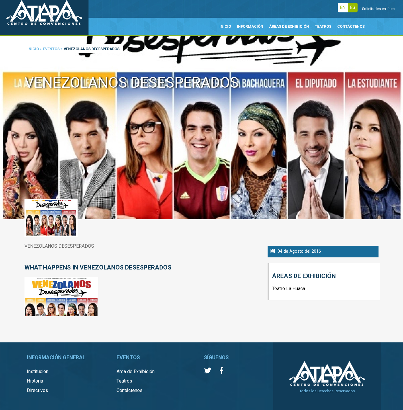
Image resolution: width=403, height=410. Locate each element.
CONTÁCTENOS (351, 26)
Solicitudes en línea (378, 8)
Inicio (33, 49)
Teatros (124, 381)
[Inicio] (44, 17)
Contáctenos (129, 390)
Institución (37, 371)
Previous (6, 119)
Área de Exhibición (136, 371)
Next (397, 119)
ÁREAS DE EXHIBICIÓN (289, 26)
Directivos (37, 390)
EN (342, 7)
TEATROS (323, 26)
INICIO (225, 26)
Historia (35, 381)
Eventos (51, 49)
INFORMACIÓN (250, 26)
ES (352, 7)
